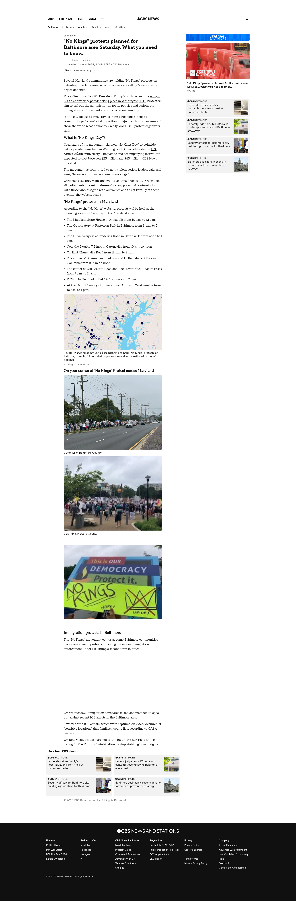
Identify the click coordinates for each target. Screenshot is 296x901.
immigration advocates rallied (108, 713)
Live (80, 18)
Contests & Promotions (127, 854)
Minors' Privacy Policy (196, 863)
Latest (51, 19)
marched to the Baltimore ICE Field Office (125, 740)
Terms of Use (191, 859)
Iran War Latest (54, 850)
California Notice (193, 850)
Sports (96, 27)
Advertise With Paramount (233, 850)
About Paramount (228, 845)
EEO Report (156, 859)
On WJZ (119, 27)
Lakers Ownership (56, 859)
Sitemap (119, 868)
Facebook (86, 850)
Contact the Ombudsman (232, 868)
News (69, 27)
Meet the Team (123, 845)
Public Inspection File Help (164, 850)
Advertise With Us (125, 859)
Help (221, 859)
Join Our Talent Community (233, 854)
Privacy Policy (191, 845)
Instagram (86, 854)
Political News (53, 845)
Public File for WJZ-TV (162, 845)
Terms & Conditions (125, 863)
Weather (82, 27)
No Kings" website (102, 209)
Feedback (224, 863)
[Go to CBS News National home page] (148, 18)
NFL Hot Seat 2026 (56, 854)
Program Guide (123, 850)
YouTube (85, 845)
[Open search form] (247, 18)
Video (108, 27)
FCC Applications (159, 854)
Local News (66, 19)
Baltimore (52, 27)
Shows (93, 19)
